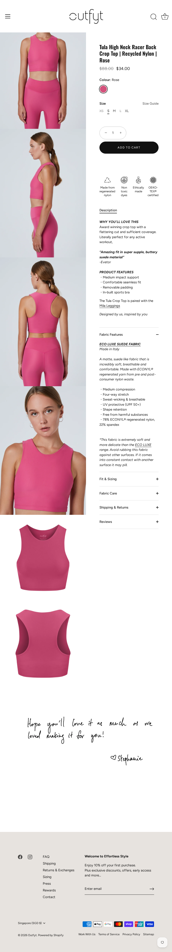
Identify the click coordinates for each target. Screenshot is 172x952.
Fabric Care (108, 493)
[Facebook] (20, 857)
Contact (49, 897)
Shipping (49, 863)
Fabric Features (111, 335)
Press (47, 884)
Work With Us (86, 934)
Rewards (49, 890)
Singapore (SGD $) (30, 923)
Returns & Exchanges (58, 870)
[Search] (154, 17)
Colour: (109, 80)
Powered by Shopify (51, 935)
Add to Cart (129, 147)
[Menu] (8, 16)
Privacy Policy (131, 934)
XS (101, 111)
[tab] (110, 210)
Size (129, 104)
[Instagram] (30, 857)
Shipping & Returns (113, 507)
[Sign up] (152, 889)
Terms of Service (109, 934)
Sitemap (148, 934)
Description (108, 210)
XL (127, 111)
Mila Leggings (109, 306)
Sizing (47, 877)
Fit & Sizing (108, 479)
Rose (103, 89)
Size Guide (150, 104)
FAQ (46, 857)
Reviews (105, 522)
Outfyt (32, 935)
